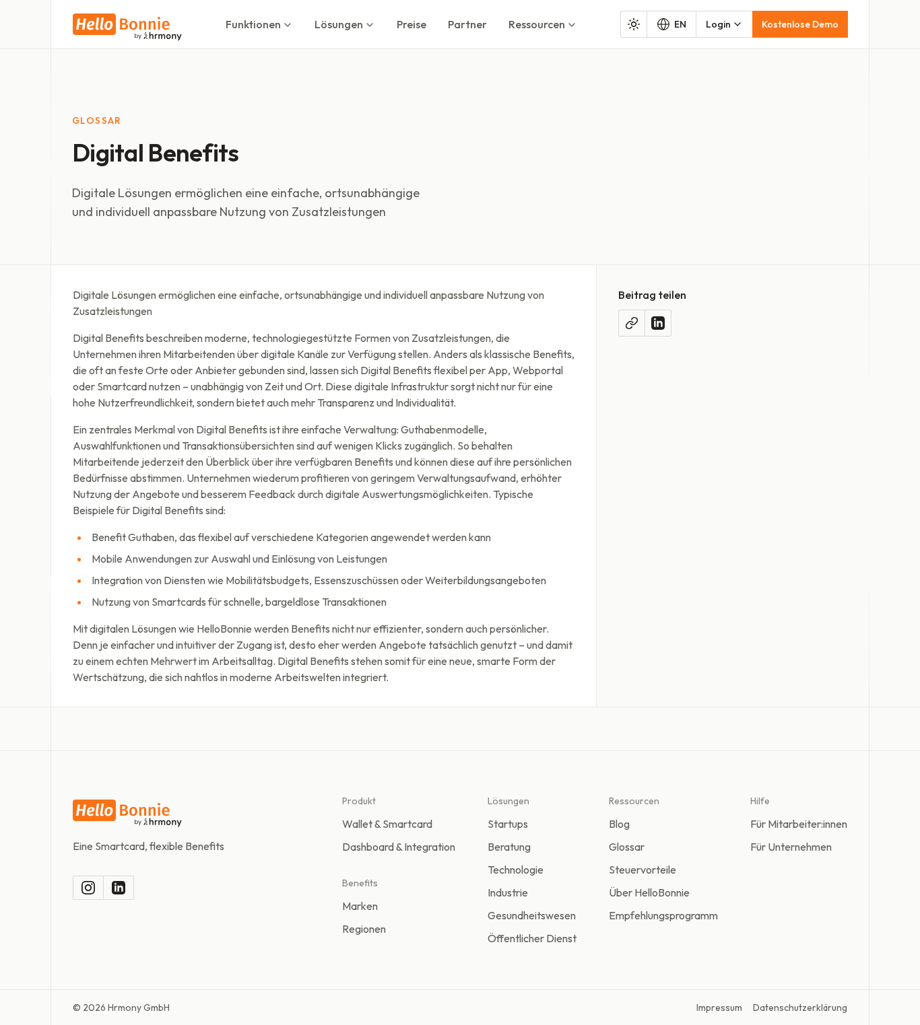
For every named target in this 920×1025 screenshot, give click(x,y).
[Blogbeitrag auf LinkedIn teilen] (658, 323)
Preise (411, 24)
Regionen (364, 928)
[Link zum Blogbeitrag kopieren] (631, 323)
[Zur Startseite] (127, 27)
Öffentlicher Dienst (532, 938)
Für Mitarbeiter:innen (798, 823)
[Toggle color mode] (633, 24)
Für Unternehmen (791, 846)
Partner (467, 24)
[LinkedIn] (118, 888)
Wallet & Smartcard (387, 823)
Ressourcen (536, 24)
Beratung (509, 846)
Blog (619, 823)
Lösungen (339, 24)
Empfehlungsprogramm (663, 915)
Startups (508, 823)
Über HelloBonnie (649, 892)
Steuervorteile (642, 869)
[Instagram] (88, 888)
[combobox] (724, 24)
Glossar (627, 846)
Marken (360, 906)
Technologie (516, 869)
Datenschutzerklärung (800, 1007)
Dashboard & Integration (398, 846)
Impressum (719, 1007)
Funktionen (253, 24)
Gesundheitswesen (532, 915)
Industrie (508, 892)
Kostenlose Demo (800, 24)
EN (680, 24)
